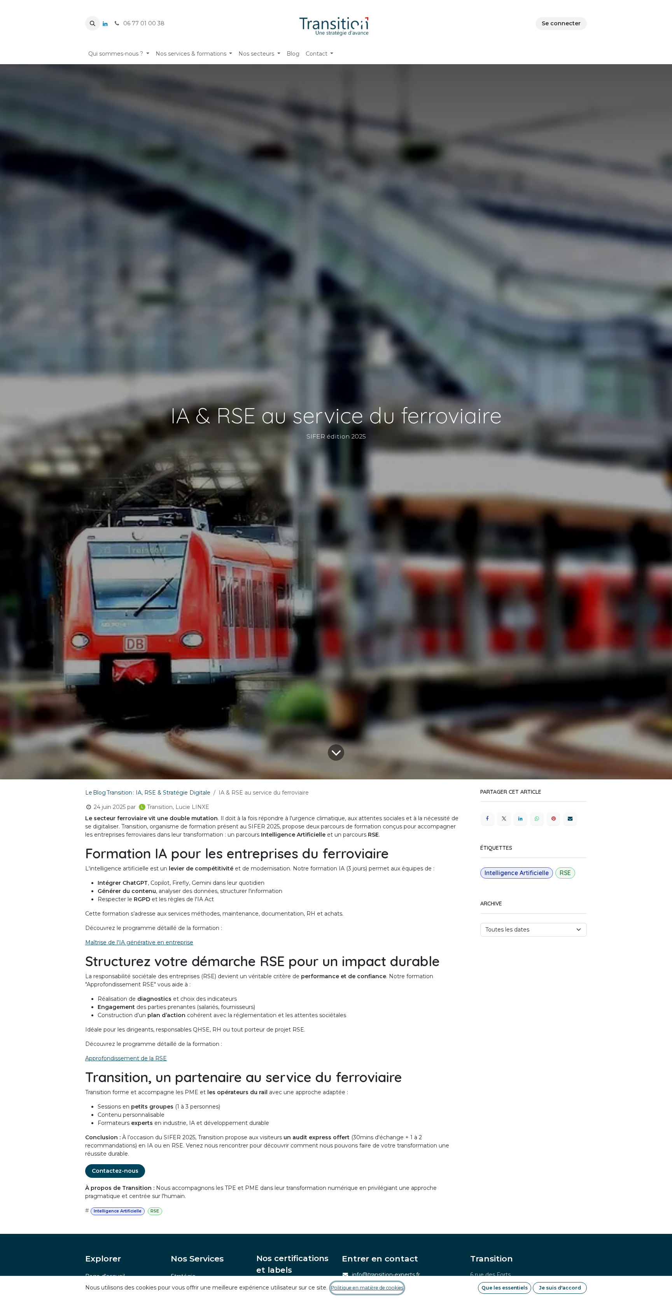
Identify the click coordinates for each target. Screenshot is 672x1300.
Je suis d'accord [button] (560, 1288)
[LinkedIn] (105, 23)
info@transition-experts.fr (386, 1274)
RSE (154, 1211)
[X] (504, 818)
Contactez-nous (115, 1170)
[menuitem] (118, 54)
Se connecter (561, 23)
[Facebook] (487, 818)
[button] (92, 23)
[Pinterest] (553, 818)
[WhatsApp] (537, 818)
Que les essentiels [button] (504, 1288)
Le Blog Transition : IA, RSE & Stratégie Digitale (147, 792)
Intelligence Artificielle (118, 1211)
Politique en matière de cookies (367, 1288)
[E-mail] (570, 818)
